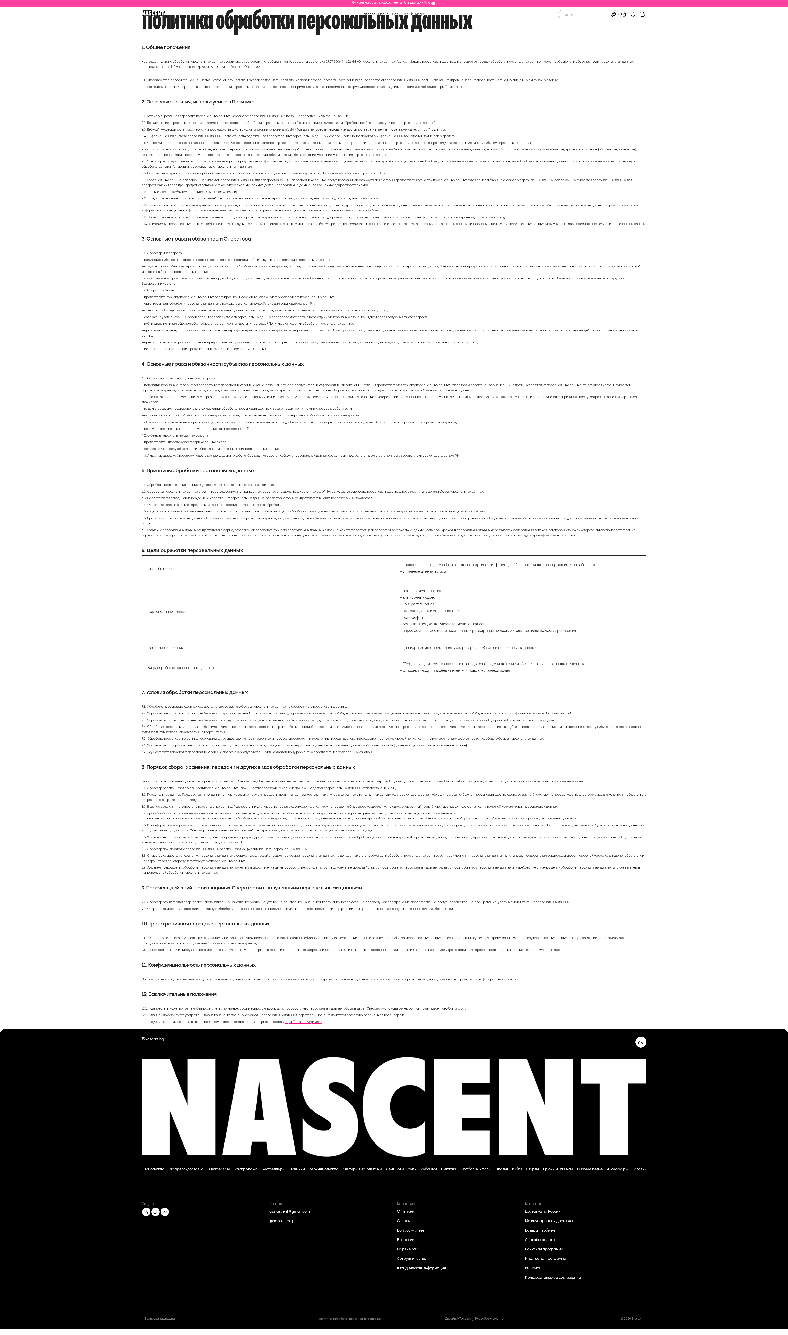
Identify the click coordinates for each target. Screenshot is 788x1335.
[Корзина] (642, 14)
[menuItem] (624, 14)
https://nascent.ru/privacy (303, 1022)
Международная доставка (549, 1221)
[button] (613, 14)
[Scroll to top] (640, 1042)
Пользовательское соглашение (553, 1278)
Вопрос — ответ (410, 1230)
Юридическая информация (421, 1268)
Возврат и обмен (540, 1230)
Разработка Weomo (489, 1318)
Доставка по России (543, 1212)
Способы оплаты (540, 1240)
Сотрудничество (411, 1259)
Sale (410, 14)
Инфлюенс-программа (545, 1259)
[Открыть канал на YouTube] (165, 1212)
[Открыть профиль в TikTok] (155, 1212)
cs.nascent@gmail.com (289, 1212)
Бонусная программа (544, 1249)
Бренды (384, 14)
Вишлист (532, 1268)
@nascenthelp (282, 1221)
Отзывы (404, 1221)
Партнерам (407, 1249)
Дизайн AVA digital (458, 1318)
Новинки (399, 14)
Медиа (420, 14)
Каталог (369, 14)
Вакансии (406, 1240)
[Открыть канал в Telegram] (146, 1212)
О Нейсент (406, 1212)
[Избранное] (633, 14)
